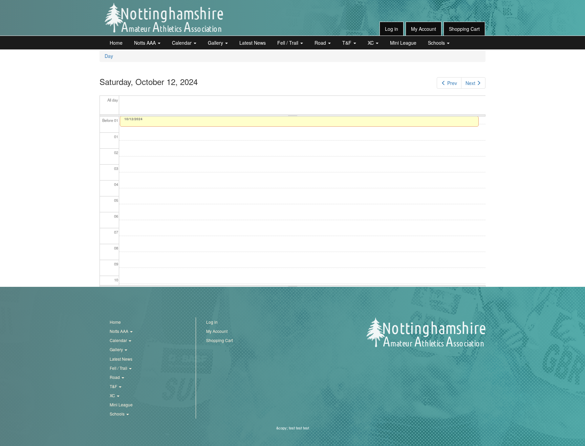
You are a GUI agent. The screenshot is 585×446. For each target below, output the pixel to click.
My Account (423, 28)
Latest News (252, 42)
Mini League (403, 42)
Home (116, 42)
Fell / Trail (288, 42)
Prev (452, 83)
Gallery (216, 42)
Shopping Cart (464, 28)
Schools (437, 42)
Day (109, 55)
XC (371, 42)
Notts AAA (145, 42)
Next (470, 83)
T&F (347, 42)
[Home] (164, 18)
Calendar (182, 42)
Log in (391, 28)
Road (321, 42)
